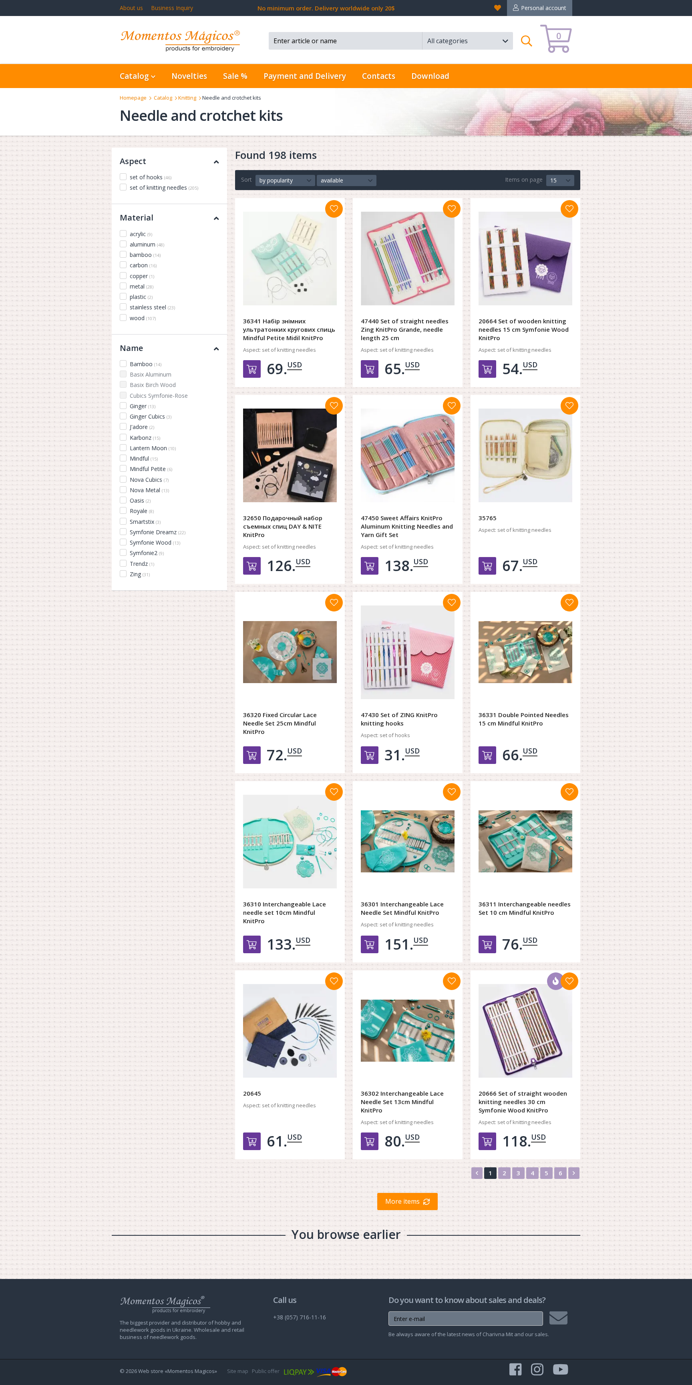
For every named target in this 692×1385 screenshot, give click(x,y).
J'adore (142, 427)
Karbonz (145, 437)
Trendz (142, 563)
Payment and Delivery (305, 76)
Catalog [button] (135, 76)
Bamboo (145, 364)
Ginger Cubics (150, 416)
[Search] (526, 41)
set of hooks (150, 177)
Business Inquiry (172, 8)
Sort (246, 179)
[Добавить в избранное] (334, 209)
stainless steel (152, 307)
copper (142, 276)
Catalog (163, 97)
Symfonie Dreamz (157, 532)
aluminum (147, 244)
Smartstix (145, 521)
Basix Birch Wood (153, 385)
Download (430, 76)
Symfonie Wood (155, 542)
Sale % (235, 76)
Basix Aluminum (150, 374)
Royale (142, 511)
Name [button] (131, 348)
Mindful (144, 458)
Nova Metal (149, 490)
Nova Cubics (149, 479)
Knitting (187, 97)
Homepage (133, 97)
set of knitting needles (164, 187)
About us (131, 8)
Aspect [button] (133, 161)
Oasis (140, 500)
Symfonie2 (147, 553)
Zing (140, 574)
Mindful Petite (151, 469)
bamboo (145, 255)
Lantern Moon (153, 448)
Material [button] (136, 217)
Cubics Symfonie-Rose (159, 395)
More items (402, 1201)
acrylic (141, 234)
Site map (237, 1371)
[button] (467, 41)
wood (143, 318)
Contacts (378, 76)
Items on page (524, 179)
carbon (143, 265)
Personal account (543, 8)
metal (141, 286)
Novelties (189, 76)
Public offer (266, 1371)
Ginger (142, 406)
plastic (141, 297)
